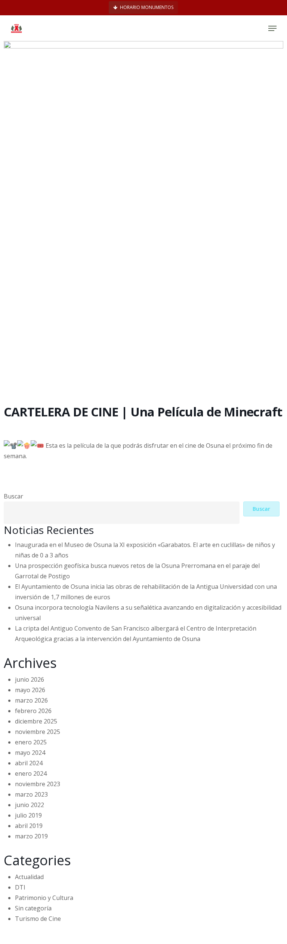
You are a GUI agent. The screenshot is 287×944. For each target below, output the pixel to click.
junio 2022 (29, 805)
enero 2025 (31, 742)
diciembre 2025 (36, 721)
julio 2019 (28, 815)
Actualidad (29, 877)
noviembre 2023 (37, 784)
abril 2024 (29, 763)
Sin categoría (33, 908)
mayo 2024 (30, 752)
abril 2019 (29, 826)
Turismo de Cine (38, 919)
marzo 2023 (31, 794)
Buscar (13, 496)
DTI (20, 887)
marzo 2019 (31, 836)
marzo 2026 (31, 700)
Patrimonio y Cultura (44, 898)
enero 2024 (31, 773)
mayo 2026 (30, 690)
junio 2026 (29, 679)
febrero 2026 (33, 711)
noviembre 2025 (37, 732)
